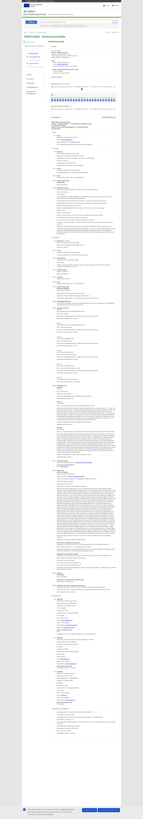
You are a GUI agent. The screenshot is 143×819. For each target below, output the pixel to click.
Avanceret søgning (56, 26)
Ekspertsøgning (67, 26)
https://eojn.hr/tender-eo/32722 (84, 462)
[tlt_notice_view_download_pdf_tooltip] (52, 100)
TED (25, 32)
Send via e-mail (33, 63)
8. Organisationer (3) (32, 87)
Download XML (33, 53)
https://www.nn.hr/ (70, 700)
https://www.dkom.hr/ (71, 663)
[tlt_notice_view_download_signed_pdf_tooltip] (82, 89)
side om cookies (66, 809)
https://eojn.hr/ (64, 466)
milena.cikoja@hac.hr (62, 64)
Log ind (108, 5)
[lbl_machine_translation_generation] (70, 106)
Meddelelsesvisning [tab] (30, 42)
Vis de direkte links (34, 56)
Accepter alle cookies (89, 810)
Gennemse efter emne (78, 26)
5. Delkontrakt (30, 83)
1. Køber (28, 74)
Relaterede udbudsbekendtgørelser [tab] (34, 46)
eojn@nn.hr (64, 695)
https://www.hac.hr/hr (71, 625)
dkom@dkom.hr (65, 659)
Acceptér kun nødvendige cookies (109, 810)
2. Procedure (30, 79)
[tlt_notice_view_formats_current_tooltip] (114, 117)
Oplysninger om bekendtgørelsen (31, 92)
